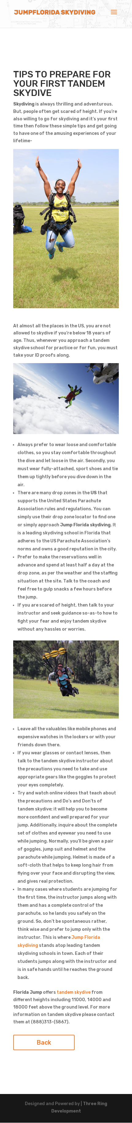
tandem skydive (74, 992)
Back (44, 1042)
